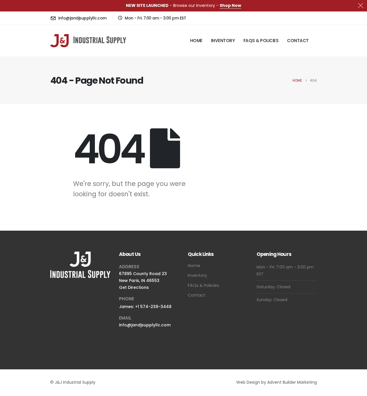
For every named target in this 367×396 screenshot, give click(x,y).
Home (196, 41)
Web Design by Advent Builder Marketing (276, 382)
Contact (298, 41)
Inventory (223, 41)
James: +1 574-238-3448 (145, 306)
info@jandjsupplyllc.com (145, 325)
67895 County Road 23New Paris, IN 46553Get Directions (143, 280)
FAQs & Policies (261, 41)
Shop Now (230, 5)
